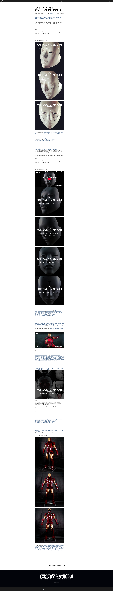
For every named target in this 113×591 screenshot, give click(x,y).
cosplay (38, 139)
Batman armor (51, 356)
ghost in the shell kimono (51, 137)
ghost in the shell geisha (42, 137)
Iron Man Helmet (54, 355)
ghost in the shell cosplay (50, 135)
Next (52, 13)
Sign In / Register (109, 1)
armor (50, 139)
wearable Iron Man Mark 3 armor (54, 358)
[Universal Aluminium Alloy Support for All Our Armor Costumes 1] (49, 437)
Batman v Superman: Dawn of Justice (45, 360)
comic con (44, 357)
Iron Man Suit (46, 356)
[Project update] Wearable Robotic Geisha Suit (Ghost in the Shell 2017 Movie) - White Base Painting (48, 18)
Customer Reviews (58, 589)
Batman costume (58, 356)
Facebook (68, 589)
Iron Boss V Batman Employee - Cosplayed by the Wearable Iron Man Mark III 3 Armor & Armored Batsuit (49, 324)
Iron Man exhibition (53, 550)
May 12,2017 (51, 315)
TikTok (71, 589)
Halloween (40, 140)
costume (40, 139)
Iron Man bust (47, 550)
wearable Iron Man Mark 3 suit (49, 359)
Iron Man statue (41, 550)
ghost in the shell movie (41, 135)
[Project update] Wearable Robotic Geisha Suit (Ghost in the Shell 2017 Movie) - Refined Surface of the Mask (48, 148)
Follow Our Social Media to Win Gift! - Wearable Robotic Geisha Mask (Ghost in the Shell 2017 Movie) (49, 369)
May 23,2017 (51, 140)
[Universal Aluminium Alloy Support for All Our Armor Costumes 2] (49, 472)
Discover (55, 1)
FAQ (54, 589)
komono (44, 139)
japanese (47, 139)
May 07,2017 (51, 422)
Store (52, 1)
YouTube (74, 589)
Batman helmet (39, 357)
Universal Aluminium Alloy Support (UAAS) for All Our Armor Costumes (49, 431)
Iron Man (57, 549)
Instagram (64, 589)
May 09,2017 (55, 360)
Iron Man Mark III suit (42, 549)
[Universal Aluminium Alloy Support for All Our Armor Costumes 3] (49, 508)
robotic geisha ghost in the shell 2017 (46, 138)
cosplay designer (45, 140)
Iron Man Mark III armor (52, 548)
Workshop (60, 1)
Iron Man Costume (40, 356)
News (45, 132)
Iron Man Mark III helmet (50, 549)
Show (58, 13)
